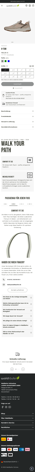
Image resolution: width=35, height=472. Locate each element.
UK (33, 66)
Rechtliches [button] (5, 427)
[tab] (5, 204)
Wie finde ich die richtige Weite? (15, 98)
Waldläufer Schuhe (12, 467)
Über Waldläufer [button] (7, 418)
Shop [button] (3, 413)
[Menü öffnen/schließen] (2, 5)
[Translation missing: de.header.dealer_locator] (26, 5)
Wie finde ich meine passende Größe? (12, 79)
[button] (32, 469)
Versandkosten (10, 54)
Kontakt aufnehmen (17, 290)
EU (30, 66)
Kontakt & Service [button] (7, 423)
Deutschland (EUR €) (10, 461)
